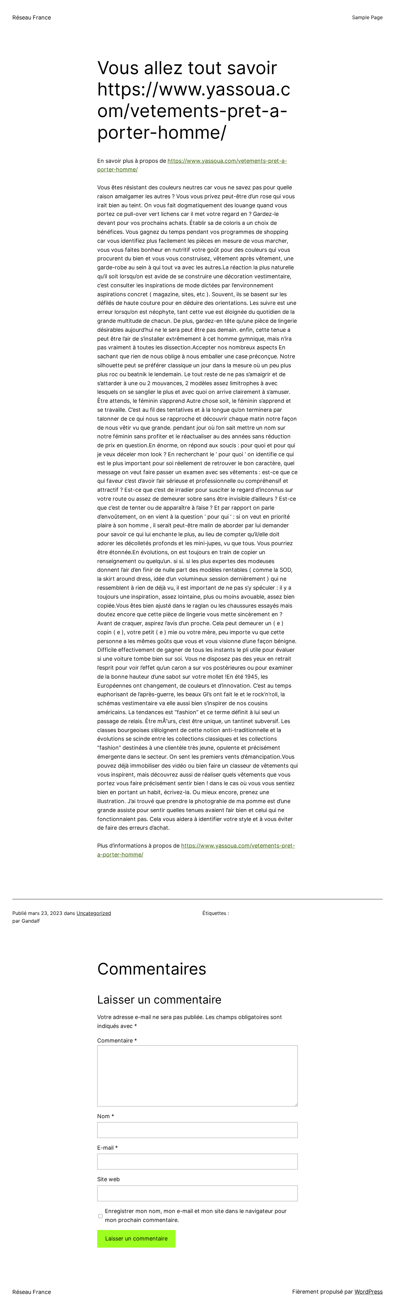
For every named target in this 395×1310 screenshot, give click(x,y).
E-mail (107, 1147)
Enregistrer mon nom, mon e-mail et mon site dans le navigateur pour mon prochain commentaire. (196, 1215)
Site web (108, 1179)
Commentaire (117, 1040)
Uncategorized (94, 913)
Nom (105, 1116)
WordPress (369, 1291)
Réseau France (31, 17)
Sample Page (367, 17)
